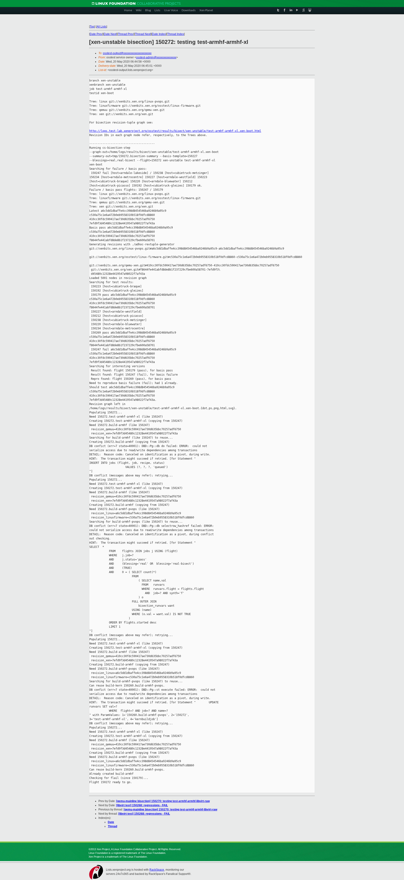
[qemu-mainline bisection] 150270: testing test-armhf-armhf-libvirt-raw (163, 801)
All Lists (101, 26)
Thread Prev (125, 34)
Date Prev (96, 34)
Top (92, 26)
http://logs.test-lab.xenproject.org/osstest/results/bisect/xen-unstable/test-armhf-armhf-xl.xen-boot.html (175, 131)
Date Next (110, 34)
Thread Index (175, 34)
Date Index (159, 34)
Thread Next (143, 34)
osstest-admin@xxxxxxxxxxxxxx (156, 57)
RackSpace (156, 869)
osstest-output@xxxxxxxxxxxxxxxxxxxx (127, 53)
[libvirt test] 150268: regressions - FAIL (142, 805)
